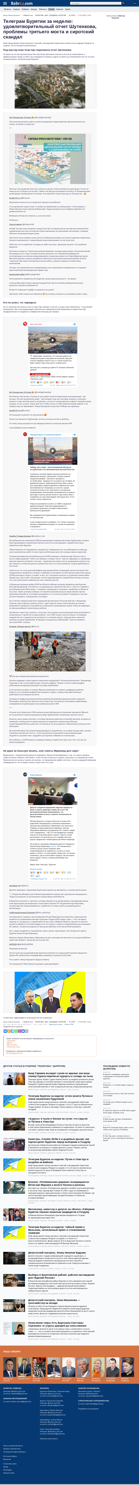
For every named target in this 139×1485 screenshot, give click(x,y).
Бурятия (62, 15)
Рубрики (25, 9)
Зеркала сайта (8, 1473)
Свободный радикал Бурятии (22, 913)
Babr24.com (28, 15)
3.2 (17, 1480)
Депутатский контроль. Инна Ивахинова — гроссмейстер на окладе (54, 1301)
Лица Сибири (12, 1351)
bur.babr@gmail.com (14, 1053)
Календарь (7, 1470)
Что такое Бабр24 (10, 1456)
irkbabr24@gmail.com (55, 1405)
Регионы (7, 9)
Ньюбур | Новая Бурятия (20, 536)
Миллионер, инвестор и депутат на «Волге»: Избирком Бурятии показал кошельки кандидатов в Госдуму (61, 1210)
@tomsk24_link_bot (55, 1431)
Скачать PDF (69, 1024)
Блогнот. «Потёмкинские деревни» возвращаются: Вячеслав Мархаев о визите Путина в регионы (58, 1183)
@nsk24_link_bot (54, 1422)
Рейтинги (43, 9)
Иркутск (73, 1201)
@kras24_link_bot (54, 1412)
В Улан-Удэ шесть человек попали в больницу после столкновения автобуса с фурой (118, 1138)
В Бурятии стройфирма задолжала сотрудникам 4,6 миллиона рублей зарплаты (116, 1076)
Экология (58, 1175)
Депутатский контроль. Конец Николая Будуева (57, 1252)
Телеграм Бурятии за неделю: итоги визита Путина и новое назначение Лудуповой (60, 1097)
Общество (51, 1153)
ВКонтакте (12, 1045)
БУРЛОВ (13, 944)
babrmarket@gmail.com (94, 1404)
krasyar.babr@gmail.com (56, 1415)
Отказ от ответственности (13, 1446)
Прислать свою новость (49, 1439)
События (58, 1112)
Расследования (53, 1089)
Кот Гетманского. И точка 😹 (21, 117)
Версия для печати (55, 1024)
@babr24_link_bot (18, 1391)
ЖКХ (46, 15)
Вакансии (7, 1459)
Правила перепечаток (12, 1449)
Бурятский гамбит (17, 274)
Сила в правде (15, 224)
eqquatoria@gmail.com (94, 1396)
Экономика (51, 1201)
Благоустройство (54, 1246)
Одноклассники (13, 1047)
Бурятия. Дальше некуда (20, 626)
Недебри (13, 886)
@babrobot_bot (92, 1394)
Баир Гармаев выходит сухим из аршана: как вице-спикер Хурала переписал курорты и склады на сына (60, 1075)
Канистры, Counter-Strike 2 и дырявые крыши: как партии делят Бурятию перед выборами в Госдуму (59, 1140)
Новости (59, 9)
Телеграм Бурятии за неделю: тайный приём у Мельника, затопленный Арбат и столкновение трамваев (56, 1230)
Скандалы (53, 15)
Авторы (34, 9)
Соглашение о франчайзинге (14, 1452)
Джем (9, 1043)
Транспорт (51, 1132)
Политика (39, 15)
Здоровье (51, 1112)
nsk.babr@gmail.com (55, 1424)
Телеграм (11, 1041)
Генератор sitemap (52, 1480)
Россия (72, 1112)
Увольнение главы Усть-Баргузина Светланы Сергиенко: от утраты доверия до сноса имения (57, 1324)
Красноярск (82, 1201)
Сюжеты (16, 9)
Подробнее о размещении (88, 1409)
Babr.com (22, 3)
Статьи (51, 9)
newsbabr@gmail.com (19, 1394)
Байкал (79, 1175)
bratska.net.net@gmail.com (21, 1401)
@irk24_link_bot (54, 1403)
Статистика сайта (10, 1464)
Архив (67, 9)
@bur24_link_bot (54, 1394)
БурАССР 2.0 (14, 198)
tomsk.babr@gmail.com (56, 1434)
